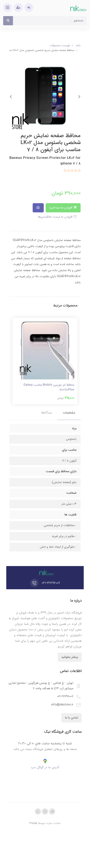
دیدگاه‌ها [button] (46, 412)
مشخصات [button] (69, 412)
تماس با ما (71, 717)
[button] (79, 170)
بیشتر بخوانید (69, 657)
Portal (33, 823)
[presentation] (79, 97)
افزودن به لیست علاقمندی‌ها (55, 216)
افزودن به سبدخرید (61, 207)
